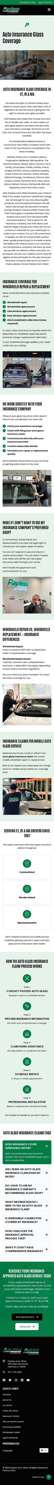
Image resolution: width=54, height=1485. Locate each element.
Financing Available (12, 1427)
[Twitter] (10, 1380)
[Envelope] (28, 1380)
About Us (7, 1400)
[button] (42, 1477)
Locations (7, 1405)
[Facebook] (4, 1380)
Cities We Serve (10, 1410)
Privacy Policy (9, 1470)
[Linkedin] (22, 1380)
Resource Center (11, 1416)
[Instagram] (16, 1380)
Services (7, 1394)
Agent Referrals (10, 1437)
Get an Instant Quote (13, 1421)
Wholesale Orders (28, 2)
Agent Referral (44, 2)
